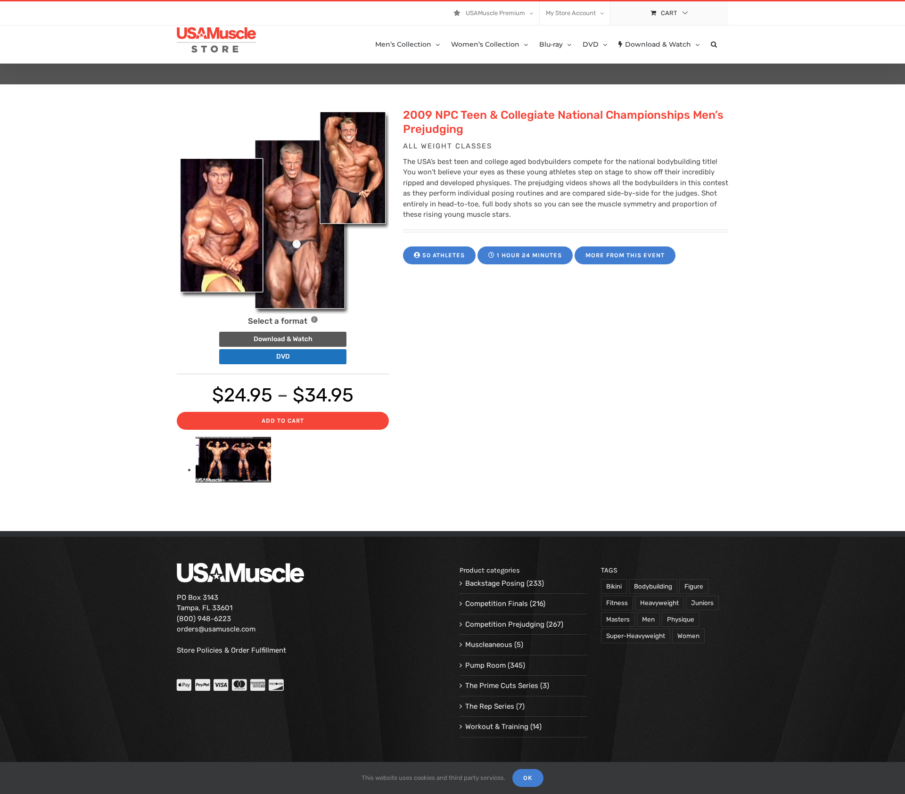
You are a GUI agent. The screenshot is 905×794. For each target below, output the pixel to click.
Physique (680, 619)
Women (688, 635)
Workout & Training (496, 726)
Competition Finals (496, 603)
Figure (693, 586)
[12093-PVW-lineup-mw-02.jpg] (233, 470)
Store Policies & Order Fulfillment (231, 650)
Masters (618, 619)
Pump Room (485, 665)
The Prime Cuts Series (501, 685)
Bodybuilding (653, 586)
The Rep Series (489, 706)
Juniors (702, 602)
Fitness (617, 602)
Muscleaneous (488, 644)
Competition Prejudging (504, 624)
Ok (528, 777)
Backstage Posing (495, 583)
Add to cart (283, 420)
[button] (714, 44)
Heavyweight (659, 602)
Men (648, 619)
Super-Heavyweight (635, 635)
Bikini (614, 586)
